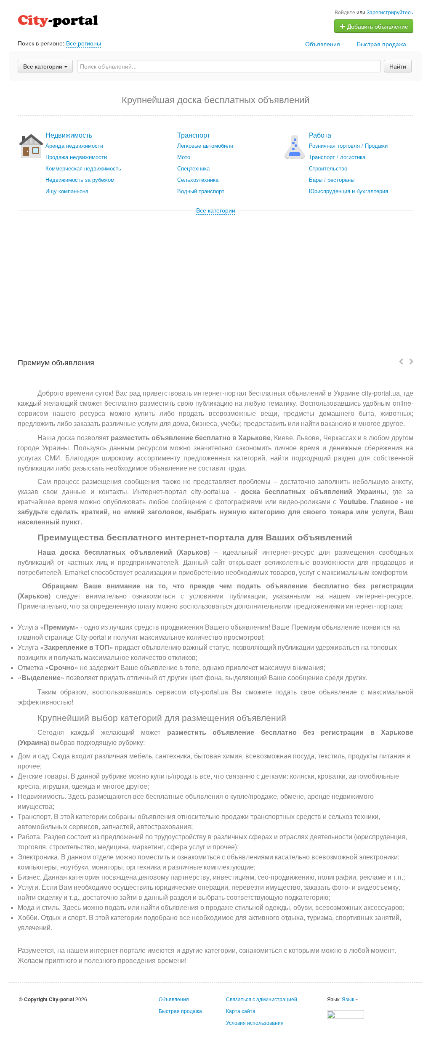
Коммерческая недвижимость (83, 168)
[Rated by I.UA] (345, 1013)
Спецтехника (193, 168)
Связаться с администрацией (261, 998)
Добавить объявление (377, 26)
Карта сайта (240, 1010)
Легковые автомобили (205, 145)
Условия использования (255, 1022)
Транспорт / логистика (337, 157)
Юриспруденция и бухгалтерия (348, 191)
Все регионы (83, 43)
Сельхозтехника (197, 179)
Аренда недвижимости (74, 145)
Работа (320, 135)
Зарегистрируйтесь (390, 12)
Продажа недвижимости (76, 157)
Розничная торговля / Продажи (348, 145)
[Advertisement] (215, 277)
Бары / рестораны (331, 179)
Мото (183, 157)
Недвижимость (68, 135)
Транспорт (193, 135)
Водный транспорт (200, 191)
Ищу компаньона (66, 191)
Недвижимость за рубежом (79, 179)
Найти (397, 66)
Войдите (345, 12)
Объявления (322, 44)
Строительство (328, 168)
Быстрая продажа (381, 44)
